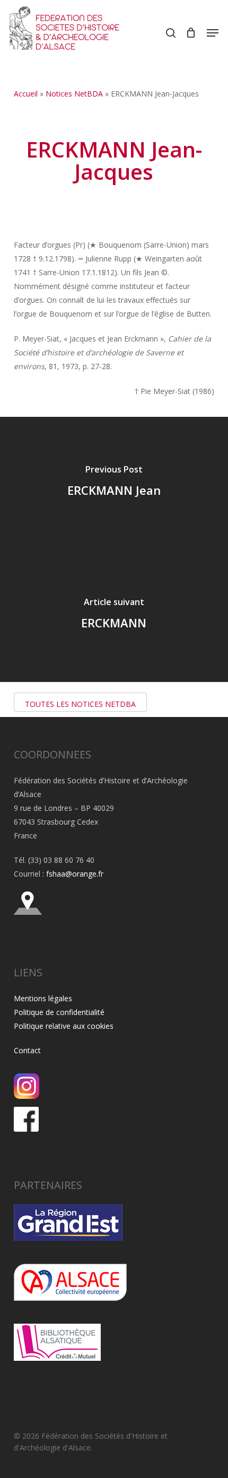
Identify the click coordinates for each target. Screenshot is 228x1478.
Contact (27, 1050)
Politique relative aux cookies (63, 1026)
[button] (212, 33)
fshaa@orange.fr (74, 874)
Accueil (26, 94)
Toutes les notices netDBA (80, 704)
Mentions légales (43, 998)
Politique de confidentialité (59, 1012)
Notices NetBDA (74, 94)
